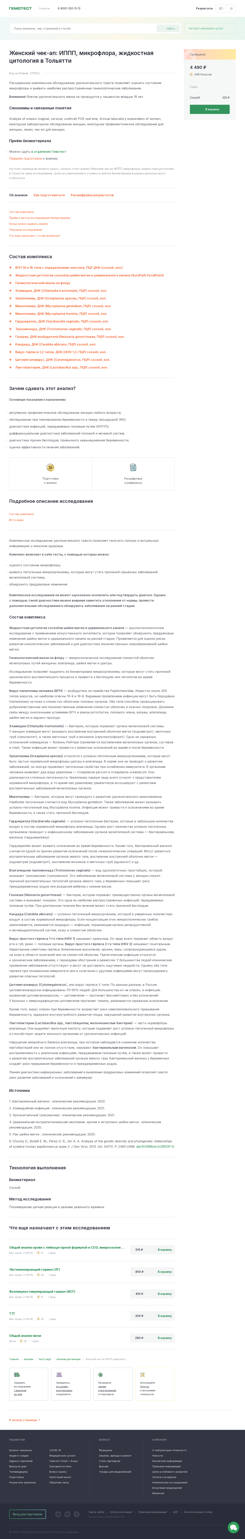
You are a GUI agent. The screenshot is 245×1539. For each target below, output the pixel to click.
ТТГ (12, 1314)
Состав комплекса (21, 211)
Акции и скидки (19, 1455)
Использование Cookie (198, 1511)
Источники (16, 520)
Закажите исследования (22, 1388)
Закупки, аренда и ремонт (115, 1455)
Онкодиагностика (60, 1466)
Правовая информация (166, 1466)
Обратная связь (59, 1482)
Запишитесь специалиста (64, 1388)
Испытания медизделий (167, 1487)
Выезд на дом (17, 1466)
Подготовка (16, 1477)
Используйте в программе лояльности (147, 1388)
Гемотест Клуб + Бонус (63, 1460)
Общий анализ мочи (25, 1336)
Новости (157, 1455)
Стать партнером (109, 1460)
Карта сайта (96, 1511)
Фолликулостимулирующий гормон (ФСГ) (42, 1291)
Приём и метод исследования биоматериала (39, 217)
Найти (171, 28)
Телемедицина (18, 1471)
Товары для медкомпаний (115, 1471)
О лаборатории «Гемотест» (169, 1450)
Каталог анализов (20, 1450)
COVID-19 (55, 1450)
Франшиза (105, 1450)
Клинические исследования (169, 1482)
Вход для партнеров (27, 1514)
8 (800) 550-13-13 (69, 8)
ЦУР (175, 1511)
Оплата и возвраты (164, 1477)
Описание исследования (25, 229)
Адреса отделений (21, 1460)
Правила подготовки (25, 158)
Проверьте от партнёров (107, 1388)
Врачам (103, 1466)
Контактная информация (167, 1460)
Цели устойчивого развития (169, 1471)
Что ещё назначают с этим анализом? (34, 235)
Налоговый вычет (60, 1477)
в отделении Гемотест (48, 151)
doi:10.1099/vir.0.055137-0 (155, 1146)
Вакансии (158, 1493)
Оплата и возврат (121, 1511)
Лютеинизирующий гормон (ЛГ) (34, 1269)
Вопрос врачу (57, 1471)
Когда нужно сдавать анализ (28, 223)
